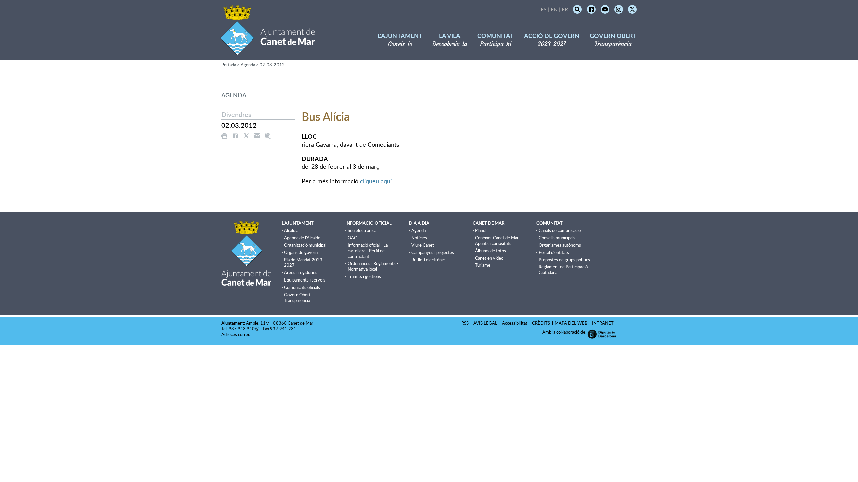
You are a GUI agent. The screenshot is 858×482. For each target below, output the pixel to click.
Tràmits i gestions (364, 276)
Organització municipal (305, 245)
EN (554, 9)
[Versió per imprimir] (224, 136)
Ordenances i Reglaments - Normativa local (373, 266)
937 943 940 (242, 328)
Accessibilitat (514, 323)
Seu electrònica (362, 230)
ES (544, 9)
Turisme (482, 265)
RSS (465, 323)
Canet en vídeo (489, 258)
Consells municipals (557, 237)
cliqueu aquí (376, 181)
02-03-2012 (272, 64)
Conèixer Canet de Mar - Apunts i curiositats (498, 240)
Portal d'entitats (554, 252)
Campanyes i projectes (432, 252)
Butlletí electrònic (428, 259)
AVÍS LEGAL (485, 323)
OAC (352, 237)
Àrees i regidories (300, 272)
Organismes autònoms (560, 245)
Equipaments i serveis (304, 280)
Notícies (419, 237)
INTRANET (603, 323)
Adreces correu (236, 334)
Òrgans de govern (301, 252)
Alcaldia (291, 230)
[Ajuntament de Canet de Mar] (267, 51)
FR (565, 9)
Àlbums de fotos (490, 250)
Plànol (480, 230)
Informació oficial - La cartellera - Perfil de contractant (368, 250)
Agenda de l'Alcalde (302, 237)
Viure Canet (422, 245)
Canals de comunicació (560, 230)
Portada (228, 64)
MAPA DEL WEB (571, 323)
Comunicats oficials (302, 287)
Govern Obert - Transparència (298, 297)
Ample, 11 (256, 323)
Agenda (248, 64)
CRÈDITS (541, 323)
